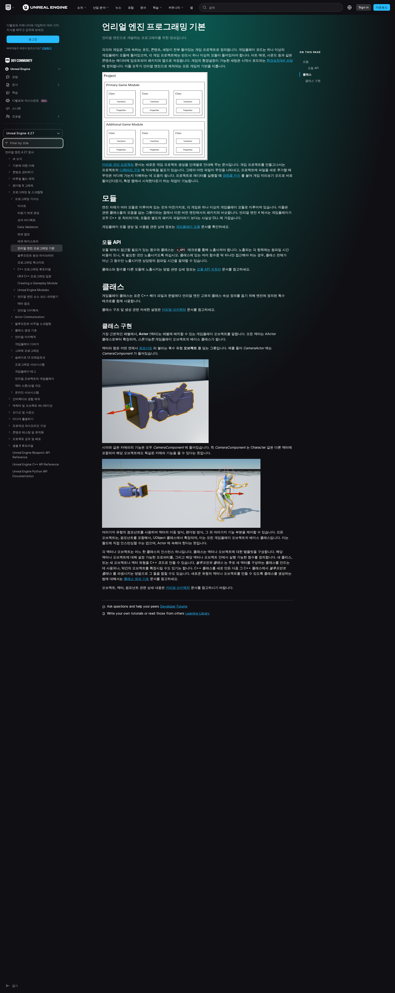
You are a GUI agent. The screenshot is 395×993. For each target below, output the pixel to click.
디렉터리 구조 (130, 170)
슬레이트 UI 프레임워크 (30, 357)
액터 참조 (23, 303)
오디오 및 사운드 (23, 412)
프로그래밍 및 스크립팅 (28, 192)
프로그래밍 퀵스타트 (30, 262)
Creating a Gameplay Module (37, 283)
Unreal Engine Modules (33, 290)
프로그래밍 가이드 (27, 199)
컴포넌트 (145, 348)
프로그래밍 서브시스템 (30, 364)
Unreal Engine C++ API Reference (36, 464)
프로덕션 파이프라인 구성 (29, 425)
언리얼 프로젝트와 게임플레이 (34, 378)
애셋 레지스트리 (27, 241)
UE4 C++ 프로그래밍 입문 (34, 276)
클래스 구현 (313, 80)
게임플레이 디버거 (27, 344)
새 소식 (17, 158)
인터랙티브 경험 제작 (26, 399)
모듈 (306, 61)
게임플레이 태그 (25, 371)
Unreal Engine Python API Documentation (30, 474)
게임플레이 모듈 (188, 227)
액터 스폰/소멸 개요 (28, 385)
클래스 (307, 74)
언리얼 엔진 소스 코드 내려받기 (37, 296)
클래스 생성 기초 (26, 330)
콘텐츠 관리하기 (23, 172)
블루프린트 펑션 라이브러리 (35, 255)
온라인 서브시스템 (27, 392)
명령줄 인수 (231, 175)
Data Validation (27, 227)
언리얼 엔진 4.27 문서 (19, 152)
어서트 (21, 206)
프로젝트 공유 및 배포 (27, 439)
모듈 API (313, 68)
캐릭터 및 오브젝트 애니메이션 (32, 405)
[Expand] (9, 158)
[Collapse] (9, 192)
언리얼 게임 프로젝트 (118, 164)
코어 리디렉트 (26, 220)
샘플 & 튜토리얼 (23, 445)
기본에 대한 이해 (23, 165)
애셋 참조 (23, 234)
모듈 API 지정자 (209, 269)
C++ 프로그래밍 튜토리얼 (34, 269)
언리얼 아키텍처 (27, 310)
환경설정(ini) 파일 (280, 60)
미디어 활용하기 (23, 419)
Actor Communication (29, 317)
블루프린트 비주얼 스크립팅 (33, 323)
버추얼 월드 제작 (23, 178)
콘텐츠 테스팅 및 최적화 (28, 432)
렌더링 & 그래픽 (23, 185)
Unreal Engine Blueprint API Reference (31, 455)
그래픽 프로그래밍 (27, 350)
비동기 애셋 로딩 (28, 213)
